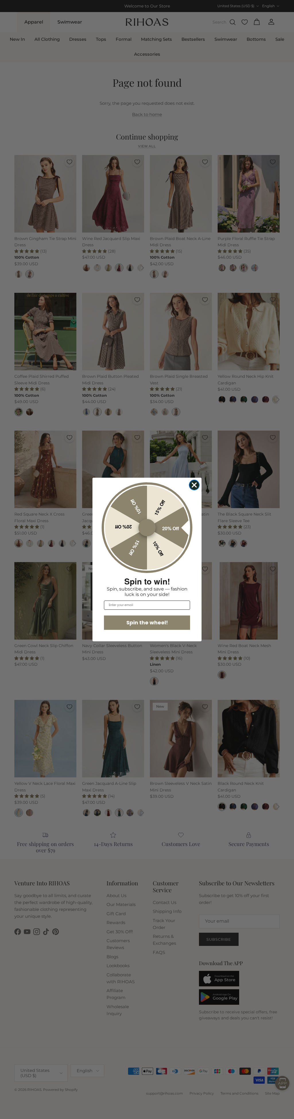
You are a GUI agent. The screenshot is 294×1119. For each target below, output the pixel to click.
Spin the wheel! (147, 622)
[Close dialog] (194, 485)
